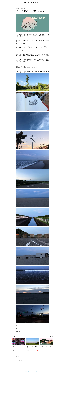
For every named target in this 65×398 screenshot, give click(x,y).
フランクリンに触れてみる (46, 346)
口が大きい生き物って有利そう (32, 347)
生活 (17, 325)
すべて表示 (51, 336)
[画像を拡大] (32, 23)
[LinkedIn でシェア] (20, 328)
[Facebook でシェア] (16, 328)
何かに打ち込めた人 (16, 346)
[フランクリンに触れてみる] (46, 341)
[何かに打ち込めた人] (18, 341)
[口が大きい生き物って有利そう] (32, 341)
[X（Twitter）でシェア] (18, 328)
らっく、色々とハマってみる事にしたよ (33, 2)
